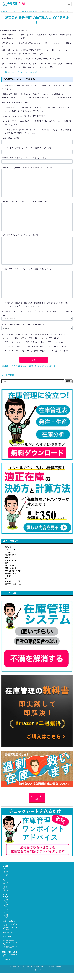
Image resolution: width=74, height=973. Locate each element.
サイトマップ (25, 966)
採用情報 (6, 883)
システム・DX (10, 550)
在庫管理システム (6, 901)
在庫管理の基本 (10, 555)
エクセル (8, 552)
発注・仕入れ (10, 565)
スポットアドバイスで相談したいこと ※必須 (19, 235)
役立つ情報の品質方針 (37, 966)
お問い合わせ (6, 959)
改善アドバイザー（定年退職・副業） (10, 947)
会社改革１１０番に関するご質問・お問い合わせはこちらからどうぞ (28, 366)
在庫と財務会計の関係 (13, 571)
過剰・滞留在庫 (10, 568)
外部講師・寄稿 (8, 932)
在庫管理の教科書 (6, 916)
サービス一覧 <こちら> (36, 797)
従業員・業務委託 (9, 940)
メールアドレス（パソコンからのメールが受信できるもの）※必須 (27, 148)
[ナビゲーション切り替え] (69, 4)
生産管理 (8, 576)
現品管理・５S (10, 573)
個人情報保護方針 (15, 966)
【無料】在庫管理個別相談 (10, 955)
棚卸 (6, 563)
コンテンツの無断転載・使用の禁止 (54, 966)
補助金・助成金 (10, 560)
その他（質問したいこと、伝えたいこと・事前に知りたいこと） (26, 269)
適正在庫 (8, 547)
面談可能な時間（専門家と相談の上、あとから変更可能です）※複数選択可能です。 (35, 343)
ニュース (6, 879)
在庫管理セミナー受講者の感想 (10, 928)
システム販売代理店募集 (10, 943)
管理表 (7, 558)
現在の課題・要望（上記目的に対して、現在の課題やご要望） (25, 201)
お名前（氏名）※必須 (10, 138)
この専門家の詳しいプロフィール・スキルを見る (20, 72)
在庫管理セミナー (6, 906)
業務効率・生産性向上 (13, 584)
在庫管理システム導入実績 (10, 925)
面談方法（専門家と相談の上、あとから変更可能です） (23, 325)
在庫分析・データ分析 (13, 581)
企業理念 (6, 876)
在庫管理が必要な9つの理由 (6, 888)
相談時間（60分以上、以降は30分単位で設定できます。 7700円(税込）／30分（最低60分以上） (37, 313)
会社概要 (6, 872)
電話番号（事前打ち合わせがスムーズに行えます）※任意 (24, 158)
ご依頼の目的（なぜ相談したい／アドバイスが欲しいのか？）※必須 (28, 168)
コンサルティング (6, 911)
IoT (6, 579)
